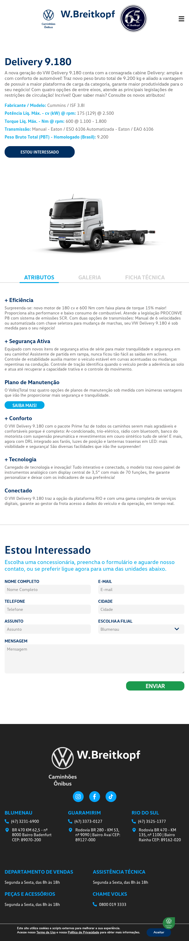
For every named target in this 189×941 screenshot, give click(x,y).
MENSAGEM (16, 640)
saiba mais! (24, 405)
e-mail (105, 581)
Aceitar (159, 932)
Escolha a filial (115, 621)
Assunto (14, 621)
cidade (105, 601)
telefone (15, 601)
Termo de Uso (46, 932)
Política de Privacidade (83, 932)
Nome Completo (22, 581)
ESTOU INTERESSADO (40, 151)
